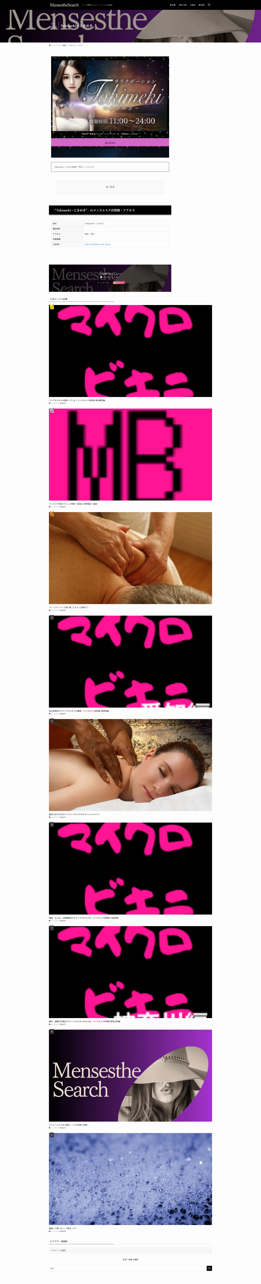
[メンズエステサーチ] (64, 5)
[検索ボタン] (209, 5)
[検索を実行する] (209, 1268)
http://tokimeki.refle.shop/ (98, 244)
